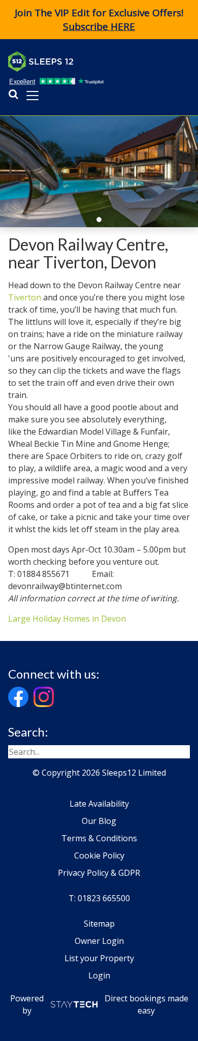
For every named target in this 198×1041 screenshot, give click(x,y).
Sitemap (99, 923)
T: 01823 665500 (99, 898)
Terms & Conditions (99, 838)
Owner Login (99, 940)
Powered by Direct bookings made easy (99, 1004)
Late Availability (99, 803)
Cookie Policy (99, 855)
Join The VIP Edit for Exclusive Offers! (99, 19)
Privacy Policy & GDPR (99, 872)
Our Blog (99, 820)
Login (99, 975)
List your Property (99, 958)
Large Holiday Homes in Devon (67, 618)
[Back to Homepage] (84, 61)
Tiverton (24, 297)
